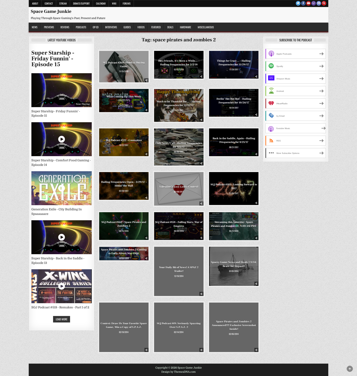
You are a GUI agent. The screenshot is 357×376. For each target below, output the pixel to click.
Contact (49, 3)
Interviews (111, 27)
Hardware (185, 27)
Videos (141, 27)
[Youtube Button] (308, 3)
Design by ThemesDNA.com (178, 371)
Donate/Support (81, 3)
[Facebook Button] (303, 3)
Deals (170, 27)
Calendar (101, 3)
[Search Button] (324, 3)
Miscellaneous (206, 27)
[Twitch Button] (313, 3)
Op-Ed (96, 27)
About (35, 3)
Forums (127, 3)
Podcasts (81, 27)
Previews (49, 27)
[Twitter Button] (298, 3)
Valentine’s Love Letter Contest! (178, 186)
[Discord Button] (319, 3)
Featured (156, 27)
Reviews (65, 27)
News (34, 27)
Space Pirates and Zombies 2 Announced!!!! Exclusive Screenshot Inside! (234, 325)
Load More (61, 319)
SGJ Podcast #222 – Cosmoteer (124, 140)
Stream (63, 3)
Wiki (114, 3)
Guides (127, 27)
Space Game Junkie (51, 11)
